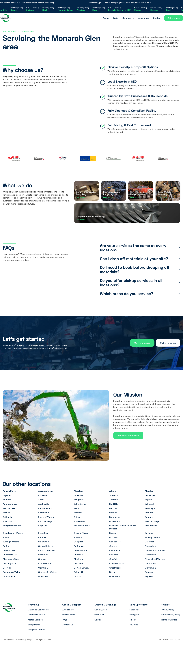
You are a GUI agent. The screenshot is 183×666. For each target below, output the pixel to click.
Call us (97, 619)
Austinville (43, 504)
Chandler (43, 554)
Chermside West (11, 559)
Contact (157, 18)
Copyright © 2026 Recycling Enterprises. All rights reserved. (27, 640)
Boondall (7, 521)
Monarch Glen (27, 31)
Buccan (113, 533)
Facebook (134, 609)
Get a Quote (100, 609)
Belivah (6, 512)
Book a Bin (99, 614)
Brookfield (43, 533)
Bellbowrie (43, 512)
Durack (77, 576)
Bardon (113, 508)
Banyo (77, 508)
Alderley (149, 491)
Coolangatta (9, 563)
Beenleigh (150, 508)
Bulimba (149, 533)
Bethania (7, 517)
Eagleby (149, 576)
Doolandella (9, 576)
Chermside (150, 554)
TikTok (133, 619)
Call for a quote (142, 343)
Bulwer (6, 537)
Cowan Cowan (81, 567)
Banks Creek (9, 508)
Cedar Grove (80, 550)
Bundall (42, 537)
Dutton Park (115, 576)
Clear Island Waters (155, 559)
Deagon (149, 572)
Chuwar (42, 559)
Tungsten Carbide (37, 629)
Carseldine (150, 546)
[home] (6, 18)
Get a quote (174, 18)
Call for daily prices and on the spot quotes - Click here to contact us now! (111, 3)
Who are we (68, 609)
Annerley (78, 495)
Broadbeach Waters (13, 533)
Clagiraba (78, 559)
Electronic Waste (36, 614)
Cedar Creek (9, 550)
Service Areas (9, 31)
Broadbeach (151, 525)
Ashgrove (78, 499)
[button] (128, 18)
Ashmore (113, 499)
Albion (112, 491)
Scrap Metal (34, 624)
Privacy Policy (167, 609)
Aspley (148, 499)
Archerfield (150, 495)
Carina (6, 546)
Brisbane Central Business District (122, 527)
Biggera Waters (46, 517)
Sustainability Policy (170, 614)
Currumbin (150, 567)
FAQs (115, 18)
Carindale (78, 546)
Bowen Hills (79, 521)
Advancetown (45, 491)
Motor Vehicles (35, 619)
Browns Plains (81, 533)
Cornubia (43, 567)
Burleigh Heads (152, 537)
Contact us (67, 624)
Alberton (78, 491)
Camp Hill (78, 541)
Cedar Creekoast (46, 550)
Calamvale (43, 541)
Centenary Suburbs (155, 550)
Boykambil (114, 521)
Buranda (78, 537)
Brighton (42, 525)
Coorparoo (150, 563)
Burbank (113, 537)
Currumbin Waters (47, 572)
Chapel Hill (79, 554)
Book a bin (143, 18)
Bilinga (77, 517)
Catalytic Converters (38, 609)
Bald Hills (113, 504)
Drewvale (43, 576)
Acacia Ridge (9, 491)
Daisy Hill (78, 572)
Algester (7, 495)
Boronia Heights (46, 521)
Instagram (134, 614)
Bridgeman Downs (12, 525)
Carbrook (149, 541)
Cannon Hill (115, 541)
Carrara (113, 546)
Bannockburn (45, 508)
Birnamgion (115, 517)
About (106, 18)
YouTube (134, 624)
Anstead (113, 495)
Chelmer (113, 554)
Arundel (7, 499)
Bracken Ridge (152, 521)
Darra (112, 572)
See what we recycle (128, 435)
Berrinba (149, 512)
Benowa (113, 512)
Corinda (7, 567)
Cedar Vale (114, 550)
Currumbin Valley (11, 572)
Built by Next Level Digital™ (169, 639)
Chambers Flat (10, 554)
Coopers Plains (116, 563)
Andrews (42, 495)
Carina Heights (45, 546)
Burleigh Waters (11, 541)
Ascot (41, 499)
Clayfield (113, 559)
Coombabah (44, 563)
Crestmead (115, 567)
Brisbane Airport (82, 525)
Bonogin (149, 517)
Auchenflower (10, 504)
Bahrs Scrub (80, 504)
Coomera (78, 563)
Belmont (78, 512)
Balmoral (149, 504)
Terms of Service (169, 619)
